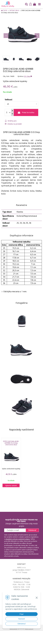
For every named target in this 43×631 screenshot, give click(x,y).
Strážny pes (12, 121)
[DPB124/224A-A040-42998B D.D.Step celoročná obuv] (21, 33)
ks (9, 112)
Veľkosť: (8, 99)
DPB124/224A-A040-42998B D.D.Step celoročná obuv (11, 442)
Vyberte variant (11, 485)
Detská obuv (14, 10)
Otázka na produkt (14, 124)
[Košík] (34, 4)
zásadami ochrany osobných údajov (17, 539)
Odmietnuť (22, 624)
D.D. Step (27, 76)
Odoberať (32, 530)
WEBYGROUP (29, 629)
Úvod (5, 10)
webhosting (13, 629)
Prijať (22, 614)
